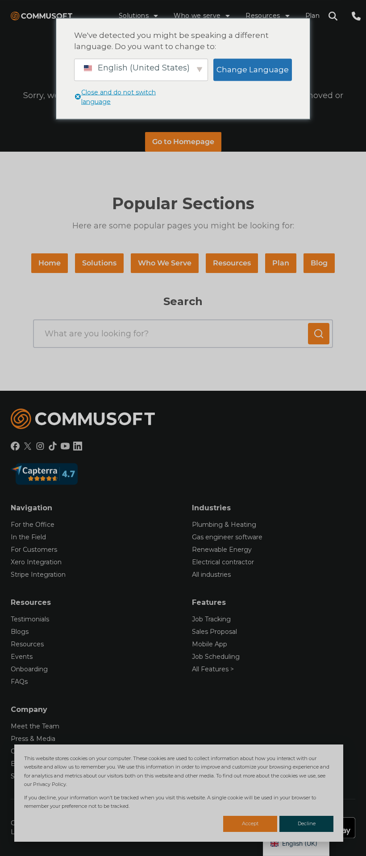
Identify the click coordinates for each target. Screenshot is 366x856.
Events (22, 657)
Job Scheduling (216, 657)
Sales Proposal (214, 632)
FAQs (19, 682)
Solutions (134, 16)
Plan (312, 16)
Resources (262, 16)
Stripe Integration (38, 575)
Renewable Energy (222, 550)
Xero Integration (36, 562)
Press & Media (33, 739)
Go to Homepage (183, 141)
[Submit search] (318, 333)
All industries (211, 575)
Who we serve (197, 16)
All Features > (213, 669)
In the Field (28, 537)
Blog (319, 263)
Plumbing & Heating (224, 525)
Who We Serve (164, 263)
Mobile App (209, 644)
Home (49, 263)
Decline (307, 823)
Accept (250, 823)
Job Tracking (211, 619)
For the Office (32, 525)
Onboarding (29, 669)
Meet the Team (35, 726)
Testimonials (30, 619)
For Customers (34, 550)
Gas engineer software (227, 537)
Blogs (20, 632)
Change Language (252, 69)
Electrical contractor (223, 562)
